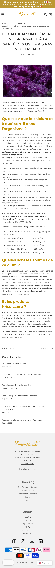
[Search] (45, 14)
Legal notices (28, 523)
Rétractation (27, 533)
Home (4, 23)
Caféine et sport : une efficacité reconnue (20, 396)
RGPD (27, 527)
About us (28, 517)
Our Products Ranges (27, 487)
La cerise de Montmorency (14, 364)
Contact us (27, 520)
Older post (9, 348)
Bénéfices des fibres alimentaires (16, 385)
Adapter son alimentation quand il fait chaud (22, 420)
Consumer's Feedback (27, 494)
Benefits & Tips (27, 490)
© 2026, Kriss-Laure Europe (27, 562)
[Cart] (50, 14)
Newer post (46, 348)
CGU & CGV (27, 530)
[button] (44, 563)
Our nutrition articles (20, 23)
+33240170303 (27, 463)
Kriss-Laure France (27, 469)
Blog (27, 497)
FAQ (28, 500)
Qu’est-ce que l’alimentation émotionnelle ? (21, 374)
